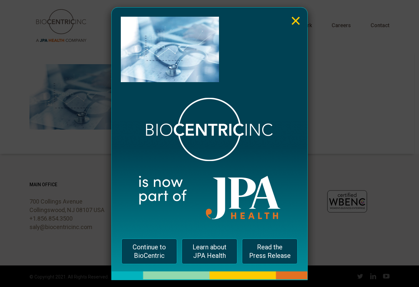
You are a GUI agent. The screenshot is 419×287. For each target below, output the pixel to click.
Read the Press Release (270, 251)
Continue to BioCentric (149, 251)
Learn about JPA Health (209, 251)
